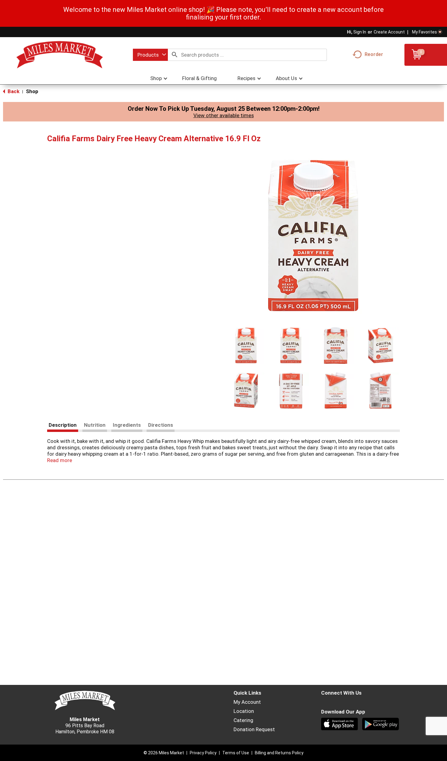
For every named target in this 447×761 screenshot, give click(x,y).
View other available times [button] (223, 115)
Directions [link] (160, 425)
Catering (243, 720)
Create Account (389, 32)
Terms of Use (235, 752)
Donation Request (254, 729)
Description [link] (63, 425)
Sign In (359, 32)
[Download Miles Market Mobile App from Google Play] (381, 724)
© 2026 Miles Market (164, 752)
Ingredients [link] (127, 425)
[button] (246, 345)
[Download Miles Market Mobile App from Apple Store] (340, 724)
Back (12, 91)
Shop (32, 91)
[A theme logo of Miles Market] (59, 55)
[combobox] (150, 55)
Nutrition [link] (95, 425)
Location (244, 711)
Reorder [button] (374, 54)
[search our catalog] (174, 55)
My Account (247, 702)
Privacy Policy (203, 752)
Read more (59, 460)
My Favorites (424, 32)
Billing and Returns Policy (279, 752)
